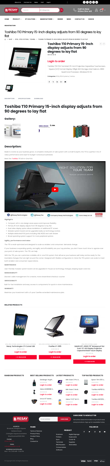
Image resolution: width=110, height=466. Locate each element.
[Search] (61, 10)
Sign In (91, 19)
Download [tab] (38, 99)
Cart (42, 2)
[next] (103, 43)
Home (7, 19)
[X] (87, 2)
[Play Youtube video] (55, 189)
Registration (10, 26)
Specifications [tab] (24, 99)
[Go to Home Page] (5, 39)
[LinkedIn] (96, 2)
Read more (22, 357)
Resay (28, 344)
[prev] (100, 43)
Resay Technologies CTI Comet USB (21, 346)
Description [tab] (9, 99)
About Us (18, 2)
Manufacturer (46, 19)
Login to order (56, 61)
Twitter (53, 82)
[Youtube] (90, 2)
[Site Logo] (11, 10)
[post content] (21, 325)
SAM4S (95, 344)
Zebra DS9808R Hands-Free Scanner (53, 389)
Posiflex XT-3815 (55, 346)
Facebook (49, 82)
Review (60, 19)
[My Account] (96, 10)
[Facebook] (84, 2)
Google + (61, 82)
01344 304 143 (9, 441)
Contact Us (28, 2)
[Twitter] (89, 432)
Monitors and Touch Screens (59, 344)
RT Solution (30, 19)
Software (33, 344)
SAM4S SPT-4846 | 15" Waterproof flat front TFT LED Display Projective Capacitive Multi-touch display (89, 348)
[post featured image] (34, 382)
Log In (49, 2)
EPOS (57, 76)
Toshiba (72, 76)
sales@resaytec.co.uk (12, 446)
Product (16, 19)
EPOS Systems (64, 76)
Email (65, 82)
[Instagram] (93, 2)
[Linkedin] (100, 432)
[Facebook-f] (84, 432)
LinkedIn (57, 82)
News (36, 2)
